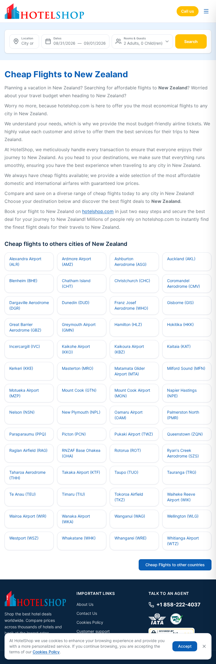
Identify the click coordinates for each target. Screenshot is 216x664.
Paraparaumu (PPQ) (27, 434)
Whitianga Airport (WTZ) (183, 541)
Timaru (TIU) (73, 494)
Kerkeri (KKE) (21, 368)
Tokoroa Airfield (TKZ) (128, 497)
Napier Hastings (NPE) (182, 393)
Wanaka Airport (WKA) (76, 519)
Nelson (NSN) (22, 412)
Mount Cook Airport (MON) (132, 393)
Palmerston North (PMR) (183, 415)
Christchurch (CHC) (132, 280)
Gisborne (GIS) (180, 302)
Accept (185, 646)
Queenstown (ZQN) (185, 434)
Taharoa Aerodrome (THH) (27, 475)
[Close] (204, 646)
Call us (187, 11)
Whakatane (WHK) (79, 538)
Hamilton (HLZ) (128, 324)
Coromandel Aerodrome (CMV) (183, 283)
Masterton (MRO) (77, 368)
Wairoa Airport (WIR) (27, 516)
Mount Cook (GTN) (79, 390)
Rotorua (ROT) (127, 450)
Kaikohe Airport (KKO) (76, 349)
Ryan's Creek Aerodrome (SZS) (183, 453)
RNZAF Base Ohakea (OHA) (81, 453)
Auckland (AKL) (181, 258)
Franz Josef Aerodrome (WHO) (131, 305)
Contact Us (86, 613)
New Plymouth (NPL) (81, 412)
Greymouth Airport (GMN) (79, 327)
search (191, 41)
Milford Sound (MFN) (186, 368)
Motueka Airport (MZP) (24, 393)
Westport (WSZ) (24, 538)
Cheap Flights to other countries (175, 564)
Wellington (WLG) (183, 516)
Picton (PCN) (74, 434)
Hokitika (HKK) (180, 324)
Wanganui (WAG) (129, 516)
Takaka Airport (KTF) (81, 472)
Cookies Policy (89, 622)
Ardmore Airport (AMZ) (76, 261)
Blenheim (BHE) (23, 280)
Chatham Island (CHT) (76, 283)
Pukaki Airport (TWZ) (133, 434)
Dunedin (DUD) (75, 302)
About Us (84, 604)
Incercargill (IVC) (24, 346)
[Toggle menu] (206, 11)
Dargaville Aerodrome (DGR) (29, 305)
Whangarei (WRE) (130, 538)
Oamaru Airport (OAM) (128, 415)
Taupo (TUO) (126, 472)
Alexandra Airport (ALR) (25, 261)
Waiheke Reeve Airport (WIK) (181, 497)
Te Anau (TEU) (22, 494)
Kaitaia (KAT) (179, 346)
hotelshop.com (98, 211)
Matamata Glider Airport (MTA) (129, 371)
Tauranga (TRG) (181, 472)
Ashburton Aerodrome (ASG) (130, 261)
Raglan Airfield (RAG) (28, 450)
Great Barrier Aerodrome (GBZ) (25, 327)
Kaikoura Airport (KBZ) (129, 349)
